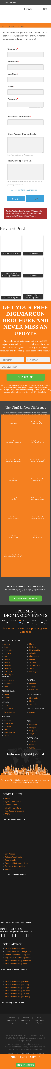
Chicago (7, 653)
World (6, 735)
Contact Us (9, 869)
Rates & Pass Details (13, 857)
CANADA (31, 680)
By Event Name (13, 622)
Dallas (6, 656)
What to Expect (11, 805)
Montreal (32, 684)
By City (23, 622)
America (7, 720)
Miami (31, 644)
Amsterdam (9, 680)
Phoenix (32, 659)
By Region (46, 622)
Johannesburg (9, 712)
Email (10, 86)
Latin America (9, 732)
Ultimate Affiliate (30, 211)
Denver (7, 659)
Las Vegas (8, 671)
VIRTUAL (6, 717)
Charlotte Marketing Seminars (17, 990)
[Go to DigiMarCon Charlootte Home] (11, 21)
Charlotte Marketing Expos (16, 963)
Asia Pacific (8, 723)
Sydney (32, 748)
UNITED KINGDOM (35, 709)
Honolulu (8, 665)
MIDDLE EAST (8, 691)
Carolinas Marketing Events (39, 1020)
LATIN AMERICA (34, 695)
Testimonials (10, 860)
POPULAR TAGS (12, 944)
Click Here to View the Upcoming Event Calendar (26, 630)
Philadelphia (34, 656)
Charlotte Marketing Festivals (17, 981)
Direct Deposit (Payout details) (21, 134)
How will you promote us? (19, 161)
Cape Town (8, 709)
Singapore (33, 731)
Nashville (32, 647)
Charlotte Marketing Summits (17, 994)
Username (12, 49)
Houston (7, 668)
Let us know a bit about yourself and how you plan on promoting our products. (24, 183)
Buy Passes (10, 854)
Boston (7, 647)
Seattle (32, 668)
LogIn (35, 198)
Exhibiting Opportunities (15, 866)
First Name (13, 61)
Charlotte (8, 650)
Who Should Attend (13, 808)
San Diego (33, 662)
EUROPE (6, 677)
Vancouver (33, 690)
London (32, 712)
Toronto (32, 687)
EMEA (6, 729)
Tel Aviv (7, 697)
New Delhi (33, 725)
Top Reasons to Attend (14, 811)
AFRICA (5, 702)
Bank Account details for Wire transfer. (20, 155)
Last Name (12, 74)
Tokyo (31, 734)
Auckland (32, 742)
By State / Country (34, 622)
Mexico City (33, 698)
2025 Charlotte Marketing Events (18, 951)
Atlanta (7, 644)
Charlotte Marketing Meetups (17, 987)
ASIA (29, 721)
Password (12, 99)
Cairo (6, 706)
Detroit (7, 662)
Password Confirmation (19, 116)
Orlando (32, 653)
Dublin (7, 686)
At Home (7, 726)
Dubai (6, 694)
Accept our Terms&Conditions (24, 190)
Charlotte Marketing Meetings (17, 984)
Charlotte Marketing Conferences (18, 960)
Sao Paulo (33, 704)
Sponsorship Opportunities (16, 863)
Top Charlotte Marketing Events (18, 957)
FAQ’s (7, 814)
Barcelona (8, 683)
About (7, 798)
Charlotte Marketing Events (16, 948)
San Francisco (34, 665)
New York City (34, 650)
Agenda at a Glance (13, 802)
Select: (3, 620)
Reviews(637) (35, 9)
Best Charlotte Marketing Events (18, 954)
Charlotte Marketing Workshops (18, 997)
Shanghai (32, 727)
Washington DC (35, 671)
